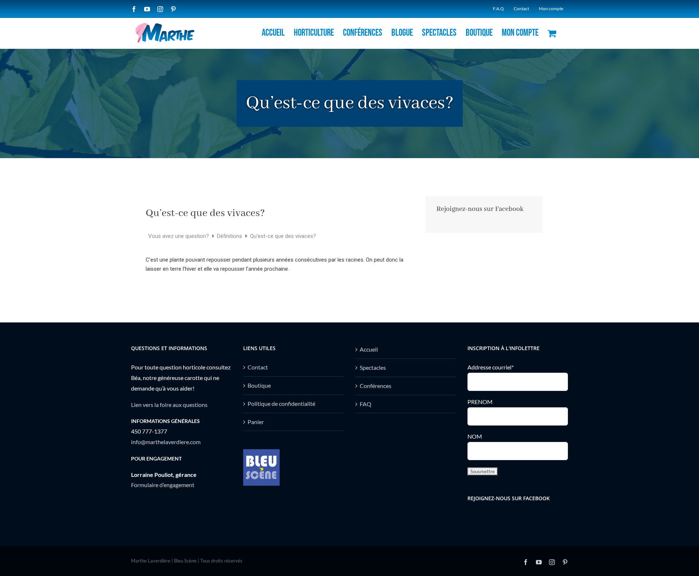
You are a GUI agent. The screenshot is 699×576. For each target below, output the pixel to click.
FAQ (365, 403)
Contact (258, 367)
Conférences (375, 385)
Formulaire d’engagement (162, 484)
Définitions (230, 236)
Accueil (369, 349)
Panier (256, 421)
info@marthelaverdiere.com (166, 441)
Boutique (259, 385)
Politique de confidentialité (281, 403)
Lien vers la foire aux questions (169, 404)
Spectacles (373, 367)
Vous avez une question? (179, 236)
